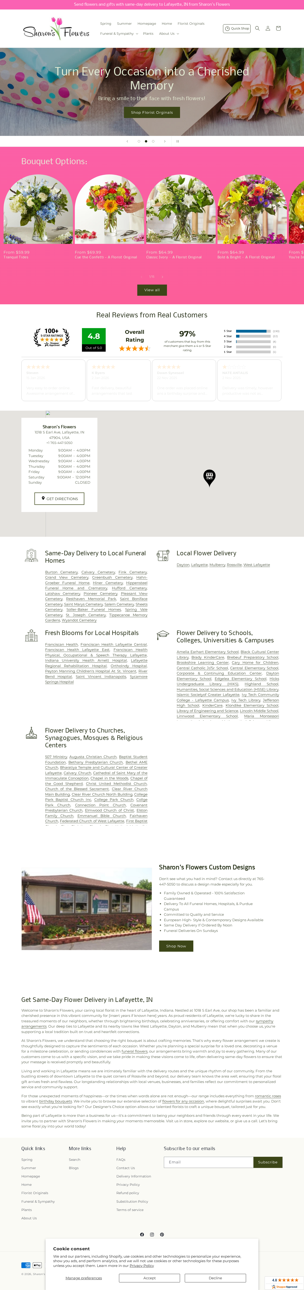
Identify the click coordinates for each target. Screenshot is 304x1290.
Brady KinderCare (207, 657)
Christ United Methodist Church (116, 783)
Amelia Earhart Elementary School (208, 652)
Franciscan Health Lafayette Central (114, 644)
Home (26, 1184)
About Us (29, 1218)
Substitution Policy (132, 1201)
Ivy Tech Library (245, 700)
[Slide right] (162, 277)
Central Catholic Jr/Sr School (202, 668)
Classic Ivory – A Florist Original (174, 257)
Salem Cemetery (119, 604)
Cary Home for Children (255, 662)
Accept (149, 1278)
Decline (215, 1278)
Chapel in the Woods (109, 778)
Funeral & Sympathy (38, 1201)
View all (152, 290)
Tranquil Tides (16, 257)
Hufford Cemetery (129, 588)
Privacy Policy (142, 1265)
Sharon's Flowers (45, 1274)
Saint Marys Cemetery (83, 604)
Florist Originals (34, 1193)
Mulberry (217, 564)
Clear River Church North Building (102, 794)
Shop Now (176, 946)
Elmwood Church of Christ (109, 810)
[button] (118, 34)
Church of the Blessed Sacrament (77, 789)
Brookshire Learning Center (203, 662)
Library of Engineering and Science (207, 711)
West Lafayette (256, 564)
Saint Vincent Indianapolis (101, 676)
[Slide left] (141, 277)
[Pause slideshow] (176, 141)
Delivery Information (133, 1176)
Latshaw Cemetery (62, 593)
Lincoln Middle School (259, 711)
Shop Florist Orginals (152, 112)
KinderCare (212, 705)
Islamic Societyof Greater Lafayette (208, 694)
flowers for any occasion (183, 1101)
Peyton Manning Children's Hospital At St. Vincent (90, 671)
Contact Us (125, 1168)
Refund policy (127, 1193)
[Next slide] (165, 141)
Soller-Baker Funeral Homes (93, 609)
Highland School (261, 684)
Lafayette (199, 564)
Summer (28, 1168)
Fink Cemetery (133, 572)
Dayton (183, 564)
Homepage (30, 1176)
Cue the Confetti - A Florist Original (106, 257)
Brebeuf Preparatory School (252, 657)
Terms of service (129, 1210)
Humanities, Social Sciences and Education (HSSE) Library (227, 689)
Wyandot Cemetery (79, 620)
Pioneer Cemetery (100, 593)
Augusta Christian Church (93, 756)
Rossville (234, 564)
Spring (27, 1159)
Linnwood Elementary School (207, 716)
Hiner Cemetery (108, 583)
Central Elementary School (254, 668)
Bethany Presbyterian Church (95, 762)
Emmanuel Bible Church (101, 815)
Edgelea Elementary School (240, 678)
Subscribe (268, 1162)
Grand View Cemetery (66, 577)
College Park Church (113, 799)
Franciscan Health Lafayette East (77, 649)
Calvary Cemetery (98, 572)
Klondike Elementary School (252, 705)
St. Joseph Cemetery (86, 615)
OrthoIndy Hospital (129, 666)
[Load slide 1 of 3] (138, 141)
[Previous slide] (127, 141)
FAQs (120, 1159)
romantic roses (268, 1096)
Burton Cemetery (61, 572)
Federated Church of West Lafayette (92, 821)
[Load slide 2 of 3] (146, 141)
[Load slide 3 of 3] (153, 141)
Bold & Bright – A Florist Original (246, 257)
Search (74, 1159)
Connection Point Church (100, 805)
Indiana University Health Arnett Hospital (86, 660)
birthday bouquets (55, 1101)
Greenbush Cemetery (112, 577)
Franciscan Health (61, 644)
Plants (26, 1210)
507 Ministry (56, 756)
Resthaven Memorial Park (91, 598)
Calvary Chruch (77, 773)
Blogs (74, 1168)
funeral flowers (134, 1051)
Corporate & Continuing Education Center (219, 673)
